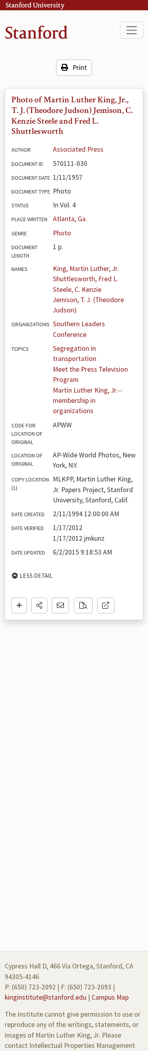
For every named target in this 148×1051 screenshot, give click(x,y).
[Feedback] (60, 605)
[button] (39, 605)
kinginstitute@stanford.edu (45, 997)
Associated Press (78, 149)
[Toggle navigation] (131, 30)
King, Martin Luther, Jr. (86, 268)
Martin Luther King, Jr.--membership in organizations (87, 401)
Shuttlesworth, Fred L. (85, 279)
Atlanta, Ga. (70, 218)
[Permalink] (105, 605)
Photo (62, 233)
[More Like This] (83, 605)
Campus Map (110, 997)
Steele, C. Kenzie (77, 289)
